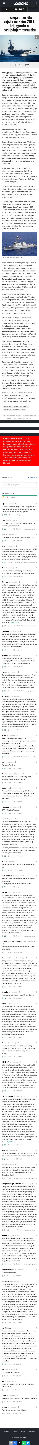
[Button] (6, 9)
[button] (4, 3)
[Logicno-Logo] (21, 3)
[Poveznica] (36, 3)
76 (28, 65)
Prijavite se (33, 477)
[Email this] (11, 1443)
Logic (10, 65)
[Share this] (15, 1443)
